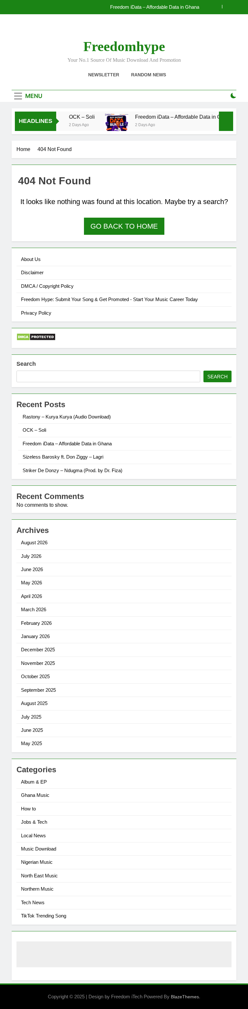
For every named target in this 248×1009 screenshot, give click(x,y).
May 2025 (31, 743)
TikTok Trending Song (43, 915)
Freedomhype (124, 46)
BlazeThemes (185, 996)
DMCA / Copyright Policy (47, 286)
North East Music (39, 875)
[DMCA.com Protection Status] (36, 339)
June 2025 (32, 730)
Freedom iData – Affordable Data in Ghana (154, 7)
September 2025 (38, 690)
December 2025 (38, 649)
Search (26, 364)
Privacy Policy (36, 313)
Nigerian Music (37, 862)
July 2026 (31, 556)
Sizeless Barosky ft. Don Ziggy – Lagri (63, 457)
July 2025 (31, 717)
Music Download (38, 849)
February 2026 (36, 623)
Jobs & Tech (34, 822)
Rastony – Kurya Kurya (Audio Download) (67, 416)
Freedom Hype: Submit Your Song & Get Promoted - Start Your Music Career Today (109, 299)
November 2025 (38, 663)
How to (28, 808)
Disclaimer (32, 272)
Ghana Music (35, 795)
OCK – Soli (76, 117)
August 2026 (34, 542)
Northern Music (37, 889)
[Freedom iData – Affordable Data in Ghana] (111, 128)
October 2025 (35, 676)
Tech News (33, 902)
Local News (33, 835)
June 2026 (32, 569)
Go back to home (124, 226)
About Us (31, 259)
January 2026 (35, 636)
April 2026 (31, 596)
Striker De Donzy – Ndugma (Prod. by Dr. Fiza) (72, 470)
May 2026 (31, 582)
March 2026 (33, 609)
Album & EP (34, 782)
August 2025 (34, 703)
